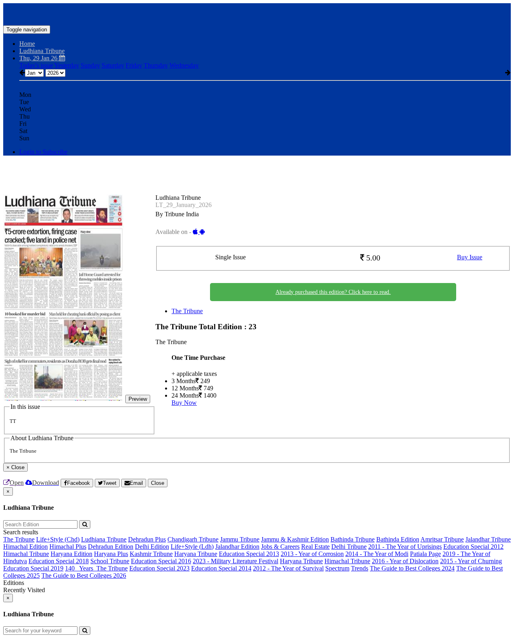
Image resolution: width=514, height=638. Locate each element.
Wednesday (184, 65)
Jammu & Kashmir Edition (295, 539)
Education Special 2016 (161, 561)
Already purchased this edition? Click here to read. (333, 292)
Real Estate (315, 546)
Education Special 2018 (59, 561)
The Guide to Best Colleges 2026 (83, 575)
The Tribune (187, 311)
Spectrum (337, 568)
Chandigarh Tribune (192, 539)
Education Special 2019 (33, 568)
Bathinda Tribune (352, 539)
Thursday (156, 65)
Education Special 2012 (473, 546)
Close (157, 483)
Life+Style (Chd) (58, 539)
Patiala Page (425, 553)
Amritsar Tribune (442, 539)
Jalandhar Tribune (488, 539)
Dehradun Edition (110, 546)
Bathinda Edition (397, 539)
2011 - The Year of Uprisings (405, 546)
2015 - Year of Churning (471, 561)
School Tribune (109, 561)
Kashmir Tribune (151, 553)
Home (27, 43)
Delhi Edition (152, 546)
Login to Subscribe (43, 151)
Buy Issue (469, 257)
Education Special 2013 (249, 553)
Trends (359, 568)
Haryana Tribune (195, 553)
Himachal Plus (67, 546)
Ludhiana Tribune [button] (42, 50)
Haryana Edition (71, 553)
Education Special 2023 (159, 568)
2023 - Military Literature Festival (235, 561)
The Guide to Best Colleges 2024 (412, 568)
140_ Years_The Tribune (96, 568)
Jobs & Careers (280, 546)
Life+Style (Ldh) (192, 546)
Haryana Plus (111, 553)
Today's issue (36, 65)
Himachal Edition (25, 546)
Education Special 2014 (221, 568)
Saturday (113, 65)
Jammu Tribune (239, 539)
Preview (137, 399)
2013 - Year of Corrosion (312, 553)
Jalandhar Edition (237, 546)
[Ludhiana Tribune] (257, 13)
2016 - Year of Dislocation (405, 561)
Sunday (90, 65)
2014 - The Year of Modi (376, 553)
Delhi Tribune (349, 546)
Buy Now (184, 402)
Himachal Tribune (26, 553)
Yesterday (66, 65)
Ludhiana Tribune (103, 539)
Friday (134, 65)
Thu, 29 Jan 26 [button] (39, 58)
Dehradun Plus (147, 539)
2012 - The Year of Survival (288, 568)
